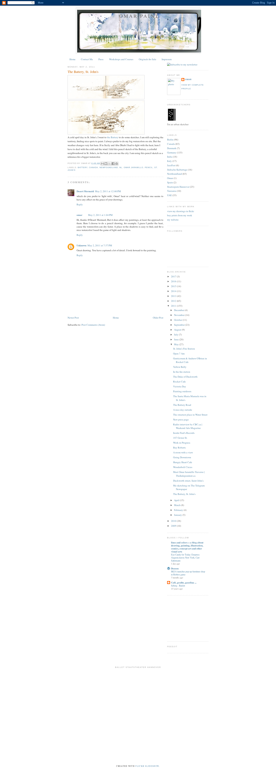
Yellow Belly (179, 367)
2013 (174, 296)
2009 (174, 525)
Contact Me (87, 59)
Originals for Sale (147, 59)
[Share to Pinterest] (116, 163)
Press (100, 59)
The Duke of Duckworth (185, 376)
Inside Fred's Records (184, 433)
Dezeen (175, 568)
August (178, 329)
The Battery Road (182, 405)
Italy (169, 161)
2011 (174, 305)
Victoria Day (179, 386)
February (179, 510)
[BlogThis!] (106, 163)
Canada (93, 167)
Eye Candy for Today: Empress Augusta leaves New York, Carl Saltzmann (185, 557)
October (178, 320)
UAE (169, 195)
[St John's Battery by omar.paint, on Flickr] (106, 98)
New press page (181, 419)
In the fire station (181, 371)
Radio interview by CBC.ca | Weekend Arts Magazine (187, 426)
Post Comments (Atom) (93, 324)
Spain (170, 182)
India (169, 156)
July (176, 334)
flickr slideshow (147, 766)
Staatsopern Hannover (178, 186)
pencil (149, 167)
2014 (174, 291)
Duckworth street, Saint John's (188, 480)
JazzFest (171, 165)
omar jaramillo (133, 167)
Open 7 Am (179, 353)
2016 (174, 281)
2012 (174, 301)
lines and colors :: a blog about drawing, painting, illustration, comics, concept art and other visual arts (187, 547)
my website (173, 219)
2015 (174, 286)
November (179, 315)
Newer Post (73, 317)
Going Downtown (182, 457)
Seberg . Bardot (178, 585)
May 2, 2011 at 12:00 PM (108, 191)
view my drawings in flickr (180, 211)
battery (82, 167)
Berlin (170, 139)
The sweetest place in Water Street (190, 414)
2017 (174, 276)
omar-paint (139, 16)
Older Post (158, 317)
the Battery (113, 137)
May (176, 344)
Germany (171, 152)
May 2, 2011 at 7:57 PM (99, 245)
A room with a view (183, 452)
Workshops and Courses (121, 59)
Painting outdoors (182, 391)
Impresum (167, 59)
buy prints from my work (179, 215)
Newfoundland (109, 167)
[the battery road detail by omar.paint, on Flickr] (106, 133)
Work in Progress (181, 442)
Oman (170, 178)
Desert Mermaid (85, 191)
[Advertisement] (136, 311)
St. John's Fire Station (184, 348)
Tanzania (171, 191)
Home (72, 59)
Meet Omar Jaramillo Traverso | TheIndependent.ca (189, 473)
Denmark (171, 148)
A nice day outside (182, 409)
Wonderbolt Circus (182, 467)
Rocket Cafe (179, 381)
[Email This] (102, 163)
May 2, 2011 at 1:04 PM (100, 215)
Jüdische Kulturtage (177, 169)
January (178, 515)
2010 (174, 521)
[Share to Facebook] (113, 163)
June (176, 339)
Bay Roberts (179, 447)
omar (79, 215)
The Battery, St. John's (184, 494)
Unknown (81, 245)
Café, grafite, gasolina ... (183, 582)
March (177, 505)
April (177, 500)
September (179, 324)
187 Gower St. (180, 437)
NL (120, 167)
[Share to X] (109, 163)
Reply (80, 204)
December (179, 310)
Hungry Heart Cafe (182, 462)
